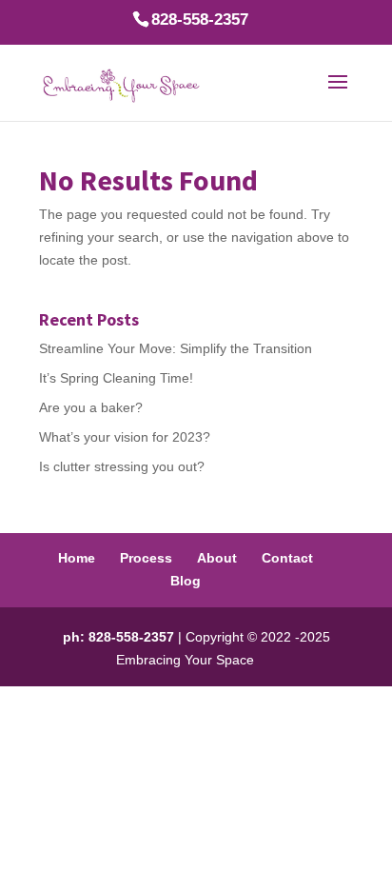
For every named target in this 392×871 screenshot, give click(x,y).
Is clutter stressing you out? (122, 466)
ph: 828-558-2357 (118, 636)
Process (146, 557)
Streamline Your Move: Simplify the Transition (175, 348)
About (217, 557)
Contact (287, 557)
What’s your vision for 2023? (124, 437)
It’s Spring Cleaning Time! (116, 378)
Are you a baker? (91, 407)
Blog (185, 580)
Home (76, 557)
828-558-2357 (199, 19)
